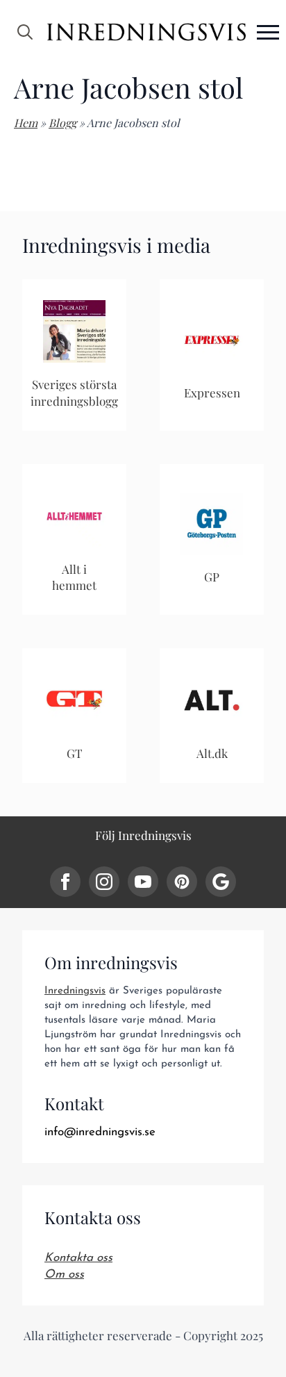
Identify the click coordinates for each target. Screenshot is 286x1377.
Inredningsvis (75, 991)
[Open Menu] (268, 32)
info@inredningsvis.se (99, 1132)
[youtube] (143, 881)
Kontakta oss (78, 1258)
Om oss (64, 1274)
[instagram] (104, 881)
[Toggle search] (25, 32)
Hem (25, 122)
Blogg (62, 122)
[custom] (182, 881)
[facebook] (65, 881)
